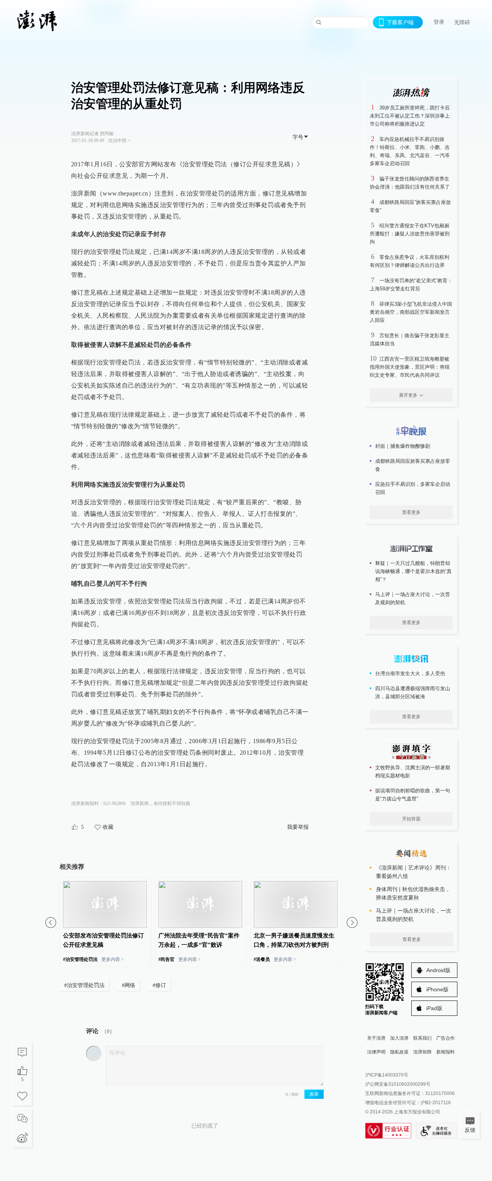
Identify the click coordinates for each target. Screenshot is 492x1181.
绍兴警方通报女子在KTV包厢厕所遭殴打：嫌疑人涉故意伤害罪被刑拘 (410, 234)
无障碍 (462, 22)
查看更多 (411, 512)
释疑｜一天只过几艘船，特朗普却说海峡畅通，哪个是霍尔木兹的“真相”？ (413, 571)
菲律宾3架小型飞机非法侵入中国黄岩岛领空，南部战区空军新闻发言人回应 (411, 312)
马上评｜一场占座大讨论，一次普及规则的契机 (412, 598)
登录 (439, 22)
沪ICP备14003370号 (386, 1075)
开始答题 (411, 819)
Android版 (438, 970)
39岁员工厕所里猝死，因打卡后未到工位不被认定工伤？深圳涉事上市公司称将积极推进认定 (410, 116)
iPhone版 (437, 989)
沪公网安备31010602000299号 (397, 1084)
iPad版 (434, 1008)
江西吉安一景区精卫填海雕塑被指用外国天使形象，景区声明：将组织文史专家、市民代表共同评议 (410, 367)
